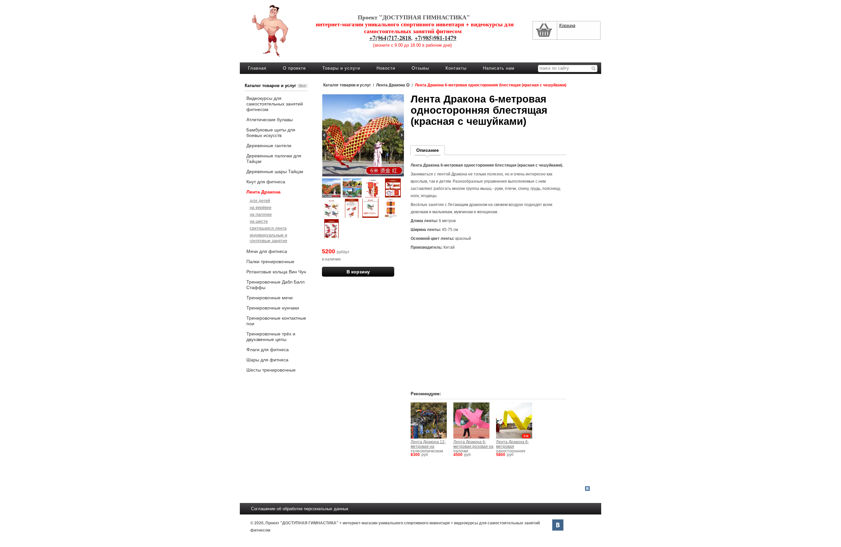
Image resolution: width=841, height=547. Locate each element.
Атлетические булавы (269, 119)
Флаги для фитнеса (267, 349)
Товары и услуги (341, 68)
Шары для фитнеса (267, 359)
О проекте (294, 68)
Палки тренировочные (270, 261)
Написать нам (498, 68)
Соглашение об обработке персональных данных (300, 508)
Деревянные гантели (268, 145)
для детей (260, 200)
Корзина (567, 25)
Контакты (455, 68)
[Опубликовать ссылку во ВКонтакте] (587, 488)
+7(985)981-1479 (435, 38)
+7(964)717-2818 (390, 38)
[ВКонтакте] (557, 525)
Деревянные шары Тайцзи (274, 171)
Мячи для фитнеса (266, 251)
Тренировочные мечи (269, 297)
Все (302, 86)
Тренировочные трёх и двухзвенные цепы (270, 336)
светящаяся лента (268, 228)
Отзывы (420, 68)
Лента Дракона (263, 191)
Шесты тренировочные (271, 370)
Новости (385, 68)
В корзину (358, 271)
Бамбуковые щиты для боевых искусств (270, 132)
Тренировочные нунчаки (272, 307)
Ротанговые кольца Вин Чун (276, 271)
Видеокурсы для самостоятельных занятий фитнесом (274, 104)
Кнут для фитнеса (265, 181)
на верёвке (260, 207)
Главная (257, 68)
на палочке (261, 214)
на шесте (259, 221)
